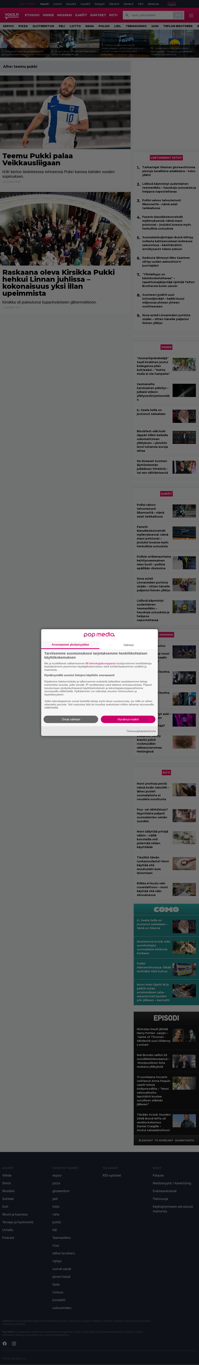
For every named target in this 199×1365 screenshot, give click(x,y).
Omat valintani (71, 719)
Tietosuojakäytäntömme (141, 730)
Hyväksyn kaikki (128, 719)
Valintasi (128, 644)
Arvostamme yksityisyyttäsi (70, 644)
